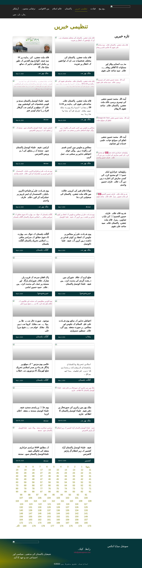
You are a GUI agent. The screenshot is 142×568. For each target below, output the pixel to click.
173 (89, 520)
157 (86, 514)
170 (39, 517)
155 (30, 511)
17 (41, 464)
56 (49, 476)
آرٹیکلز (37, 8)
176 (61, 520)
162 (39, 514)
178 (43, 520)
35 (57, 470)
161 (49, 514)
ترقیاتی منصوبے (47, 8)
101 (76, 492)
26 (49, 467)
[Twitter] (21, 3)
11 (90, 464)
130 (39, 501)
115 (26, 495)
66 (49, 479)
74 (66, 483)
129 (49, 501)
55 (57, 476)
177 (52, 520)
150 (76, 511)
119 (67, 498)
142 (76, 507)
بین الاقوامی (60, 8)
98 (29, 489)
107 (21, 492)
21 (90, 467)
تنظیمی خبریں (90, 8)
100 (86, 492)
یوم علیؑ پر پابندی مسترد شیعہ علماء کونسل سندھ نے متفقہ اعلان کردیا (33, 404)
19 (25, 464)
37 (41, 470)
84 (66, 486)
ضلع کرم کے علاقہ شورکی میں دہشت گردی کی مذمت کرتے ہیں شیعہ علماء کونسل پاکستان (75, 274)
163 (30, 514)
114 (35, 495)
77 (41, 483)
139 (30, 504)
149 (86, 511)
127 (67, 501)
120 (58, 498)
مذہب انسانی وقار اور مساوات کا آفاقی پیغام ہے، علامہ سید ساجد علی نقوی (113, 61)
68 (33, 479)
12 (82, 464)
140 (21, 504)
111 (62, 495)
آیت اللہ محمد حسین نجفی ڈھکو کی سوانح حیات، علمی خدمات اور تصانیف (113, 134)
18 (33, 464)
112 (53, 495)
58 (33, 476)
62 (82, 479)
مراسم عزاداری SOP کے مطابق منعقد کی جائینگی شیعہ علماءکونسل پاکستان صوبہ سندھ (33, 444)
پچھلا (88, 461)
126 (76, 501)
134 (76, 504)
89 (25, 486)
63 (74, 479)
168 (58, 517)
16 (49, 464)
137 (49, 504)
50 (17, 473)
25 (57, 467)
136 (58, 504)
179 (34, 520)
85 (57, 486)
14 (66, 464)
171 (30, 517)
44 (66, 473)
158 (76, 514)
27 (41, 467)
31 (90, 470)
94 (62, 489)
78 (33, 483)
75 (57, 483)
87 (41, 486)
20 (17, 464)
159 (67, 514)
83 (74, 486)
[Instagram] (118, 546)
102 (67, 492)
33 (74, 470)
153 (49, 511)
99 (21, 489)
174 (80, 520)
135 (67, 504)
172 (21, 517)
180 (24, 520)
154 (39, 511)
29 (25, 467)
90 (17, 486)
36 (49, 470)
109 (80, 495)
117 (85, 498)
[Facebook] (15, 3)
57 (41, 476)
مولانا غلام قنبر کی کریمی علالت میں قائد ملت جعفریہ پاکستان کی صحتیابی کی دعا (75, 188)
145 (49, 507)
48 (33, 473)
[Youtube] (27, 3)
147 (30, 507)
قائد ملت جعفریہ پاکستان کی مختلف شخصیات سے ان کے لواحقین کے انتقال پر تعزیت (74, 54)
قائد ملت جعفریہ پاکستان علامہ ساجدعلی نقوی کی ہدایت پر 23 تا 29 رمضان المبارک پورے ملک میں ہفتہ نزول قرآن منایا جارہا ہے (75, 101)
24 (66, 467)
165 (86, 517)
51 (90, 476)
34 (66, 470)
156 (21, 511)
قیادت (99, 8)
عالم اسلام (71, 8)
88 (33, 486)
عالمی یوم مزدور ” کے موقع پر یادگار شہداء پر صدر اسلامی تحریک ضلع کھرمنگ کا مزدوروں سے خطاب (32, 361)
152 (58, 511)
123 (30, 498)
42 (82, 473)
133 (86, 504)
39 (25, 470)
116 (17, 495)
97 (37, 489)
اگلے (18, 520)
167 (67, 517)
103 (58, 492)
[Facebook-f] (104, 546)
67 (41, 479)
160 (58, 514)
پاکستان (79, 8)
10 (18, 461)
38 (33, 470)
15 (58, 464)
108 (89, 495)
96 (45, 489)
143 (67, 507)
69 (25, 479)
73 (74, 483)
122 (40, 498)
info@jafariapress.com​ (82, 546)
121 (49, 498)
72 (82, 483)
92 (78, 489)
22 (82, 467)
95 (53, 489)
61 (90, 479)
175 (71, 520)
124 (21, 498)
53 (74, 476)
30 (17, 467)
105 (39, 492)
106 (30, 492)
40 (17, 470)
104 (49, 492)
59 (25, 476)
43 (74, 473)
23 (74, 467)
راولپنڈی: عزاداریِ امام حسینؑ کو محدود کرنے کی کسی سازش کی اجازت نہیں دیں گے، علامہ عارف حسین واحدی (113, 172)
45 (57, 473)
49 (25, 473)
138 (39, 504)
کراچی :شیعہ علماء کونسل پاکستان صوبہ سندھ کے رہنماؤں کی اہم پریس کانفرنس (32, 144)
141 (86, 507)
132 (21, 501)
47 (41, 473)
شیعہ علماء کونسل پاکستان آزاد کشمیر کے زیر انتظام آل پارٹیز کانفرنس (76, 444)
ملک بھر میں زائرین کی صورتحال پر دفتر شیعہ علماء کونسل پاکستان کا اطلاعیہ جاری (74, 404)
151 (67, 511)
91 (86, 489)
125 (86, 501)
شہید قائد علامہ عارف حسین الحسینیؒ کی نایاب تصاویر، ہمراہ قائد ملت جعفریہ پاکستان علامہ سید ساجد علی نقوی (114, 214)
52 (82, 476)
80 (17, 483)
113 (44, 495)
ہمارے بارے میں (27, 8)
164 (21, 514)
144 (58, 507)
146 (39, 507)
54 (66, 476)
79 (25, 483)
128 (58, 501)
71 (90, 483)
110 (71, 495)
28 (33, 467)
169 (49, 517)
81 (90, 486)
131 (30, 501)
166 (76, 517)
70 (17, 479)
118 (76, 498)
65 (57, 479)
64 (66, 479)
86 (49, 486)
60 (17, 476)
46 (49, 473)
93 (70, 489)
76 (49, 483)
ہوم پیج (105, 8)
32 (82, 470)
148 (21, 507)
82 (82, 486)
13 (74, 464)
